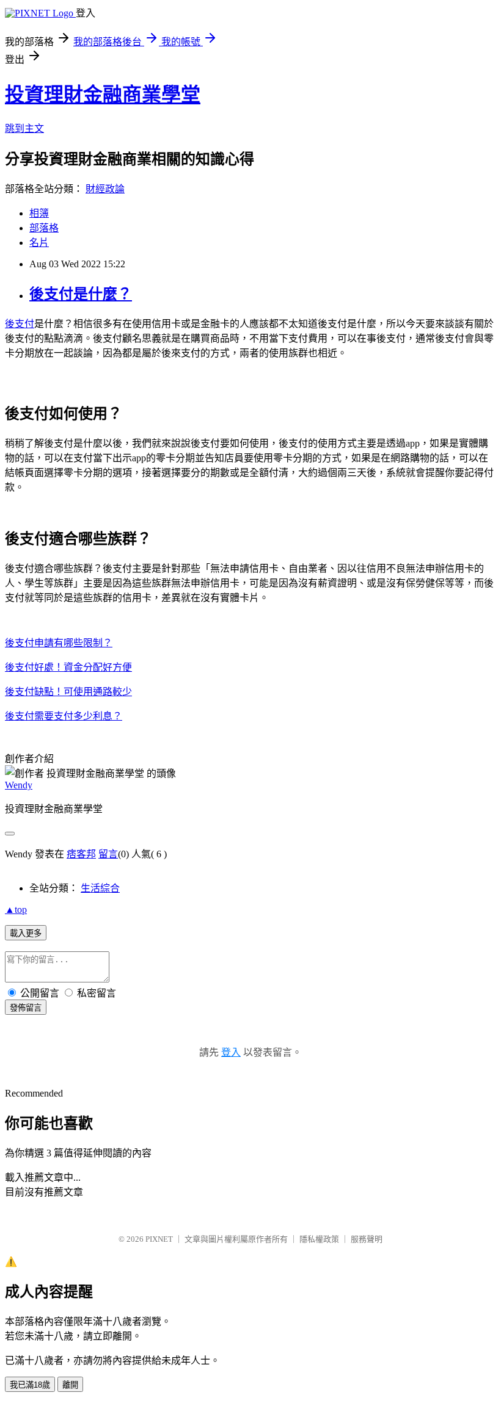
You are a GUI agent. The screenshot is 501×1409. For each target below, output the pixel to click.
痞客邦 (81, 854)
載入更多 (26, 933)
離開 (70, 1384)
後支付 (19, 324)
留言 (108, 854)
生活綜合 (100, 888)
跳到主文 (24, 128)
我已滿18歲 (30, 1384)
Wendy (18, 785)
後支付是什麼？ (80, 294)
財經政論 (105, 189)
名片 (39, 242)
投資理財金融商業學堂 (102, 95)
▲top (16, 909)
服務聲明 (366, 1239)
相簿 (39, 213)
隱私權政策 (319, 1239)
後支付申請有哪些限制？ (58, 643)
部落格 (44, 228)
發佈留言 (26, 1007)
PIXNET (159, 1239)
